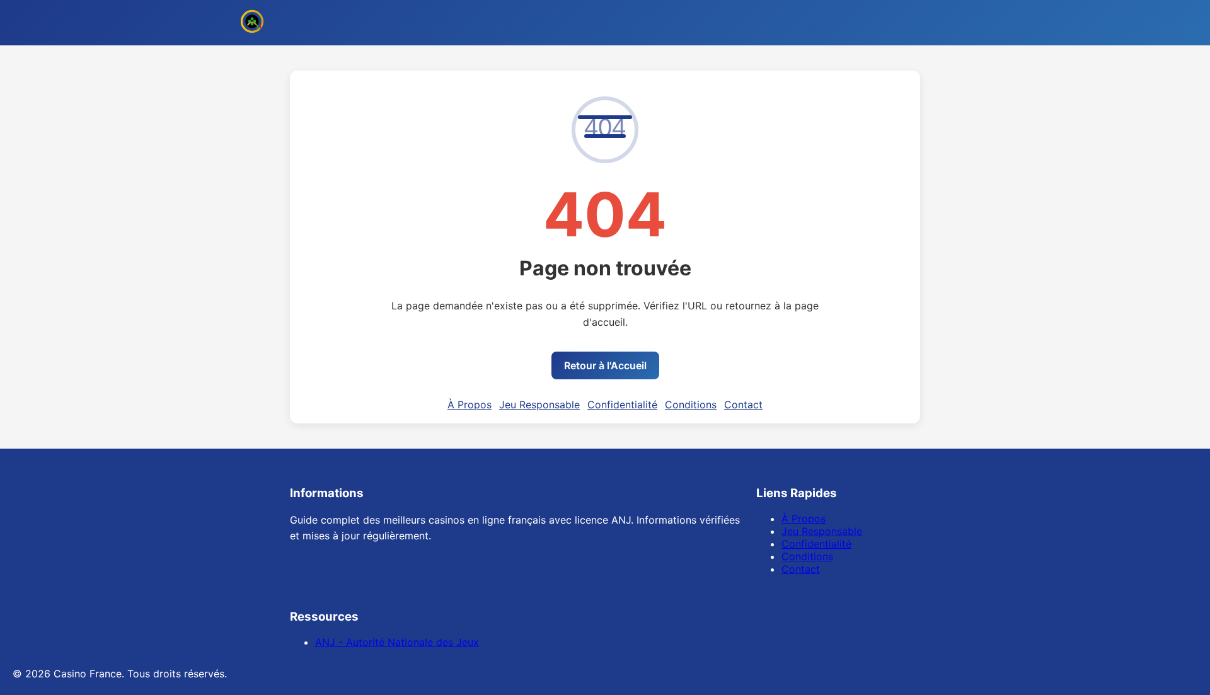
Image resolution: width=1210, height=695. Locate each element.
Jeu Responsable (539, 404)
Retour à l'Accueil (605, 365)
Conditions (691, 404)
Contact (743, 404)
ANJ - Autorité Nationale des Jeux (397, 642)
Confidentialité (622, 404)
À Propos (469, 404)
